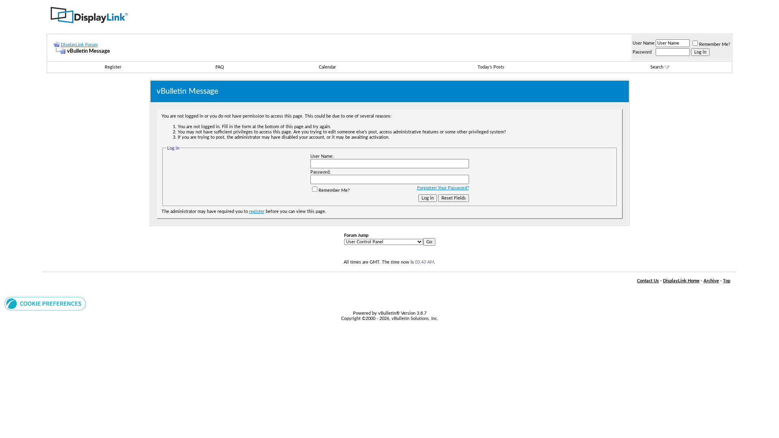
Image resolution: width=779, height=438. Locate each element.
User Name (643, 43)
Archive (711, 281)
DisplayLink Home (681, 281)
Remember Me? (714, 44)
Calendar (327, 67)
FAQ (219, 67)
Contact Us (648, 281)
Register (113, 67)
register (257, 211)
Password (642, 52)
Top (726, 281)
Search (656, 67)
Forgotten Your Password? (443, 188)
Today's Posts (491, 67)
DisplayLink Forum (79, 45)
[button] (45, 309)
